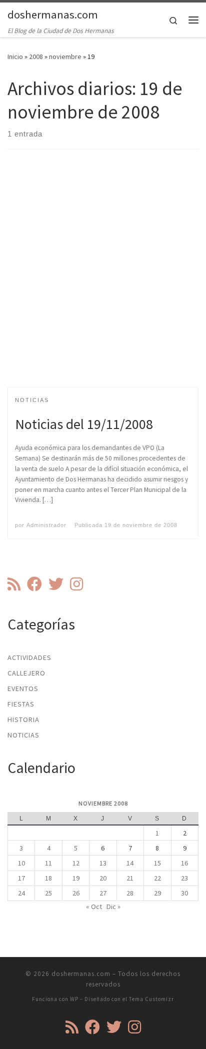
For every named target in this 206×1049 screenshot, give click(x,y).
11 (48, 863)
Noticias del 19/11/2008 (84, 424)
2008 (36, 56)
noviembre (65, 56)
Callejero (27, 673)
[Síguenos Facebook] (34, 584)
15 (157, 863)
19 (76, 878)
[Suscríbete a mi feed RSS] (14, 584)
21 (130, 878)
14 (130, 863)
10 (21, 863)
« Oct (94, 906)
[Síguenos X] (56, 584)
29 (157, 893)
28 (130, 893)
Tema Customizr (151, 999)
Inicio (15, 56)
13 (103, 863)
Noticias (24, 735)
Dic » (113, 906)
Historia (24, 719)
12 (76, 863)
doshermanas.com (81, 974)
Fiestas (21, 704)
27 (103, 893)
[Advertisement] (103, 277)
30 (184, 893)
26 (76, 893)
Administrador (46, 525)
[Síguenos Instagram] (76, 584)
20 (103, 878)
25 (48, 893)
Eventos (23, 688)
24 (21, 893)
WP (74, 999)
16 (184, 863)
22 (157, 878)
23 (184, 878)
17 (21, 878)
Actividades (30, 657)
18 (48, 878)
